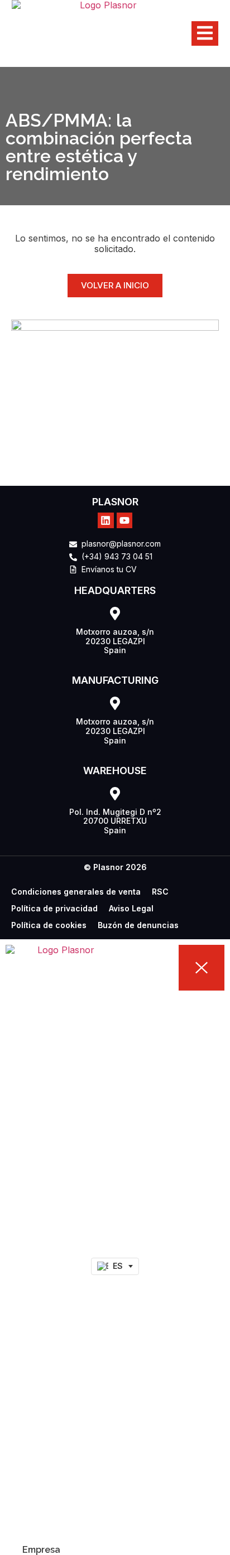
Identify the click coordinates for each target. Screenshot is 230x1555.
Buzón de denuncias (138, 925)
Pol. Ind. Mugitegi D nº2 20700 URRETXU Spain (115, 821)
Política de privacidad (54, 908)
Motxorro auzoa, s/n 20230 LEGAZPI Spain (115, 641)
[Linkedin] (106, 521)
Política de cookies (49, 925)
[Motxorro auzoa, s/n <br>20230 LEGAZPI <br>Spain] (115, 613)
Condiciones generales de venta (76, 891)
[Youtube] (125, 521)
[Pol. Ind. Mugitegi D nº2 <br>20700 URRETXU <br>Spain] (115, 793)
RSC (160, 891)
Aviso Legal (131, 908)
